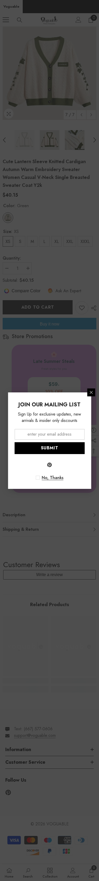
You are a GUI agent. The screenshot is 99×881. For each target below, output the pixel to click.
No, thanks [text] (52, 478)
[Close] (91, 392)
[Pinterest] (49, 464)
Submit (49, 448)
